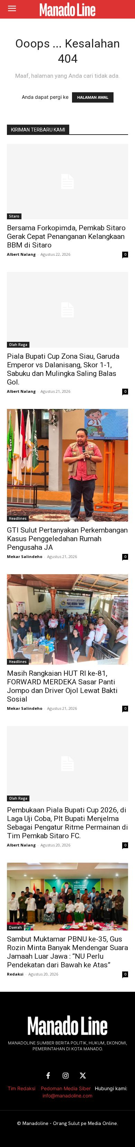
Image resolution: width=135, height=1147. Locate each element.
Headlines (18, 518)
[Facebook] (48, 1076)
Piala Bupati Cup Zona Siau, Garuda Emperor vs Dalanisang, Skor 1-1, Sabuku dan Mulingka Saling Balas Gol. (63, 369)
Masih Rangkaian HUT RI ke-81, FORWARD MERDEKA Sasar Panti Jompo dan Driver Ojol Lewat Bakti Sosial (62, 686)
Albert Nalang (21, 254)
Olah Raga (18, 344)
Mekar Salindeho (24, 556)
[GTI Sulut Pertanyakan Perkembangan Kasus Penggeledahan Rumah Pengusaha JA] (67, 465)
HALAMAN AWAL (92, 97)
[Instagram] (65, 1076)
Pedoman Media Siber (66, 1088)
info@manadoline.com (67, 1095)
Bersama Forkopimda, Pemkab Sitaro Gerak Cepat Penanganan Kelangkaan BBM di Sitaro (66, 236)
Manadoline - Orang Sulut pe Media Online (69, 1123)
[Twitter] (83, 1076)
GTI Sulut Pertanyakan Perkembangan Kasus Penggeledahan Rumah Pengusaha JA (67, 538)
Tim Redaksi (21, 1088)
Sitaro (14, 216)
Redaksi (15, 974)
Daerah (15, 927)
